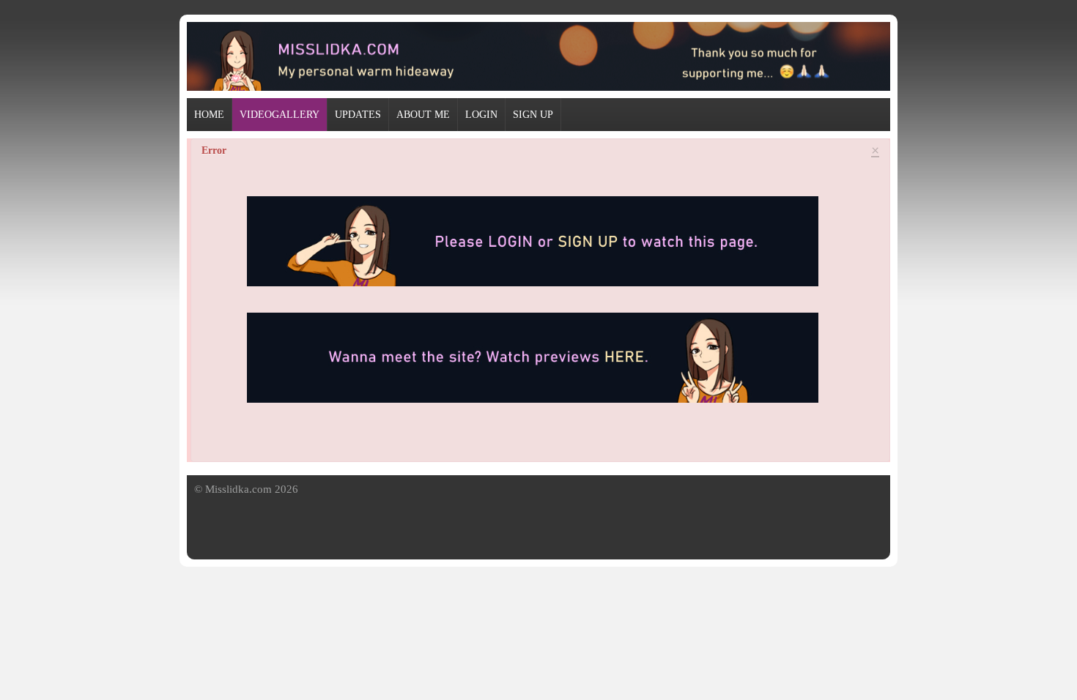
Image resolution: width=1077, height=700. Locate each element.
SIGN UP (533, 114)
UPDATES (358, 114)
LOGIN (481, 114)
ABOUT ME (423, 114)
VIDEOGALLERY (279, 114)
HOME (209, 114)
